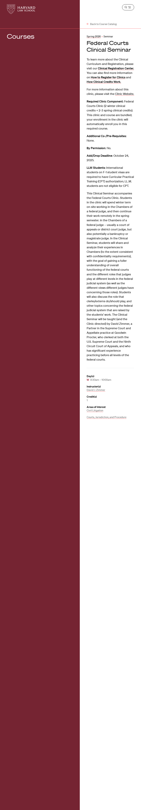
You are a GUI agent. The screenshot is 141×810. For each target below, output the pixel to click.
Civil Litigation (95, 410)
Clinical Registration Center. (116, 68)
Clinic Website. (124, 94)
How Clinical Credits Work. (104, 82)
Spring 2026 (94, 36)
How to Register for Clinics (108, 77)
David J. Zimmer (96, 390)
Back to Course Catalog (103, 24)
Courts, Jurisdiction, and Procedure (106, 417)
